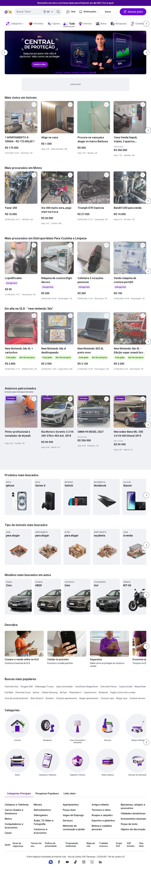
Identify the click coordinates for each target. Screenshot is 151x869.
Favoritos (38, 23)
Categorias (16, 23)
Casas (8, 833)
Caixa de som (90, 692)
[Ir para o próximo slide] (148, 130)
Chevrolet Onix (11, 686)
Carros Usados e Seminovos (14, 812)
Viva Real (141, 844)
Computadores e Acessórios (14, 826)
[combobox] (38, 11)
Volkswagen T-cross (44, 686)
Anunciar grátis (135, 12)
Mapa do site (91, 844)
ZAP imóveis (131, 844)
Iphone (36, 692)
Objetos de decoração (133, 829)
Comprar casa (107, 698)
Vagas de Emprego (73, 815)
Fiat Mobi (9, 692)
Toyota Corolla (125, 686)
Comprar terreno (137, 698)
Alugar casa (121, 698)
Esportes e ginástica (103, 820)
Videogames (41, 815)
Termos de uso (36, 844)
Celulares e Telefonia (16, 804)
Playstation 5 (75, 692)
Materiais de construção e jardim (74, 827)
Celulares (140, 23)
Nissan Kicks (140, 686)
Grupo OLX (119, 844)
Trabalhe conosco (103, 844)
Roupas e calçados (102, 815)
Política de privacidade (51, 844)
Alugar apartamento (88, 698)
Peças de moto (129, 824)
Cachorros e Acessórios (40, 831)
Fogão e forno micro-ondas (122, 692)
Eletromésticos (42, 810)
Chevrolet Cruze (23, 692)
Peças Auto (69, 810)
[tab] (19, 793)
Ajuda (7, 845)
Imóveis (87, 23)
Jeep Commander (64, 686)
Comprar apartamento (66, 698)
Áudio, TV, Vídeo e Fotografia (44, 822)
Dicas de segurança (18, 844)
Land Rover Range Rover (86, 686)
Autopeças (121, 23)
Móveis (38, 804)
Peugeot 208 (27, 686)
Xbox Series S (37, 698)
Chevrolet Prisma (108, 686)
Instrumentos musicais (133, 818)
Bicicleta (50, 698)
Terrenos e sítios (101, 810)
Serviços (68, 820)
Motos (8, 818)
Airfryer (63, 692)
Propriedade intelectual (72, 844)
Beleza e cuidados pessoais (102, 827)
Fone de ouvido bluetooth (16, 698)
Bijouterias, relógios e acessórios (133, 806)
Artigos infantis (100, 804)
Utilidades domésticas (133, 813)
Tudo (72, 23)
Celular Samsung (50, 692)
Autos (104, 23)
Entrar (108, 12)
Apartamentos (71, 804)
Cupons (56, 23)
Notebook (103, 692)
